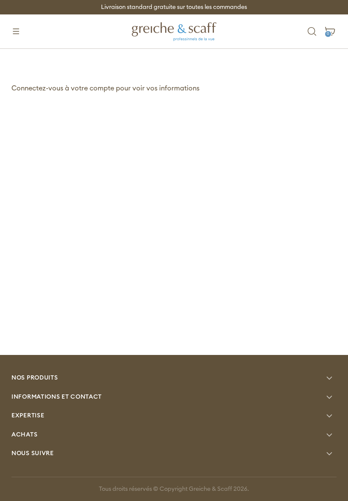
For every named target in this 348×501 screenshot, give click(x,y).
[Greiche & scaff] (174, 31)
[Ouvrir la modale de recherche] (312, 31)
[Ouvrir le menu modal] (16, 31)
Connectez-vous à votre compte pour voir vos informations (105, 88)
